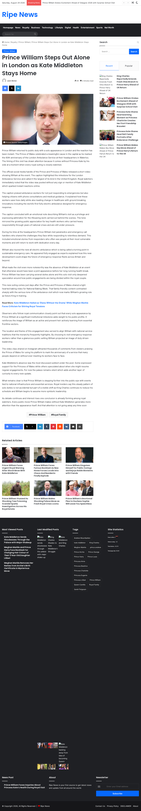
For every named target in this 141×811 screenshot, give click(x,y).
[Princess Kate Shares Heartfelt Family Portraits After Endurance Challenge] (107, 135)
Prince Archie (79, 552)
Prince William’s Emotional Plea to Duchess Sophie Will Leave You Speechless (79, 501)
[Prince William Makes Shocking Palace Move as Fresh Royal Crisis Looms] (48, 488)
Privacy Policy (113, 806)
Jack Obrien (12, 81)
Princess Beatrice (81, 566)
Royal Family (59, 414)
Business (35, 27)
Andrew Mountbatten (82, 538)
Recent (109, 65)
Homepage (8, 27)
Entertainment (87, 27)
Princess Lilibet (80, 580)
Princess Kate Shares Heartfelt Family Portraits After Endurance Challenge (127, 135)
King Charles (94, 543)
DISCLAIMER (125, 806)
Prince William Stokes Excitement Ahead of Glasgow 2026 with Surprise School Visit (79, 3)
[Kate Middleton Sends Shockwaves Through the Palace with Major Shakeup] (42, 639)
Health (76, 27)
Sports (99, 27)
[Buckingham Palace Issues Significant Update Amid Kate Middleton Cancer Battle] (53, 745)
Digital (68, 27)
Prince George (93, 552)
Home (6, 42)
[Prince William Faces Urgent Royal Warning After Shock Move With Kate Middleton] (16, 455)
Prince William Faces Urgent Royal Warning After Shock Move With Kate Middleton (13, 469)
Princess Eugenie (80, 575)
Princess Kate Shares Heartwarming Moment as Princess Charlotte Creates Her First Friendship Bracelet (127, 119)
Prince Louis (92, 557)
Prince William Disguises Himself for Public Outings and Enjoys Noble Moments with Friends (79, 469)
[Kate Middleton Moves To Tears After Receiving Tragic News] (42, 766)
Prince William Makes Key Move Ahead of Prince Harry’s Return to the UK (127, 149)
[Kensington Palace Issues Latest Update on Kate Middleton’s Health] (42, 745)
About (135, 806)
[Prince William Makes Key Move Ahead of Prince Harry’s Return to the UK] (107, 151)
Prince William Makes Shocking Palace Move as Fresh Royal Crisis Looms (46, 501)
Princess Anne (79, 561)
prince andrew (95, 547)
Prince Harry (79, 557)
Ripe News (45, 806)
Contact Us (100, 806)
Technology (47, 27)
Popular (129, 65)
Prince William (24, 42)
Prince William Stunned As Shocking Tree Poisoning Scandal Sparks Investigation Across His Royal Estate (15, 503)
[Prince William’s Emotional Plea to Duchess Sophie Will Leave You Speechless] (79, 488)
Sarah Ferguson (80, 589)
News (17, 27)
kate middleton (80, 543)
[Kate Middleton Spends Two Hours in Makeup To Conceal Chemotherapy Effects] (53, 766)
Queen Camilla (79, 585)
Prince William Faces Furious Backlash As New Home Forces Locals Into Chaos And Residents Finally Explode (46, 470)
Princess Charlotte (81, 571)
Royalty (25, 27)
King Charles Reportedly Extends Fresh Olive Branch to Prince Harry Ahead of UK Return (128, 82)
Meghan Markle (80, 547)
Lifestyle (59, 27)
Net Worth (109, 27)
